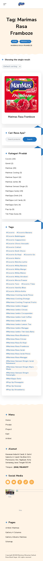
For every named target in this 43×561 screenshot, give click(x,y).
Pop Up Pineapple (15, 382)
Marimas (8, 168)
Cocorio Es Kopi (14, 255)
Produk (9, 424)
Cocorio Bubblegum (16, 236)
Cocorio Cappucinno (16, 240)
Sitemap (9, 541)
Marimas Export (12, 177)
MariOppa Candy (12, 191)
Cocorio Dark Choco (16, 251)
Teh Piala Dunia (12, 214)
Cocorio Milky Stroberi (17, 277)
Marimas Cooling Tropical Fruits (21, 302)
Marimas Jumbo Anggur (17, 306)
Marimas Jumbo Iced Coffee (19, 317)
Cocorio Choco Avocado (18, 244)
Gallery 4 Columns (13, 532)
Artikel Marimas (12, 528)
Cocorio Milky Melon (16, 273)
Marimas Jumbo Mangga (17, 328)
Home (8, 420)
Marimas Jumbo (11, 182)
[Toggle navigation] (5, 4)
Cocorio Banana (25, 233)
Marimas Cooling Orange (18, 299)
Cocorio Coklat (14, 247)
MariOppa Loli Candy (14, 200)
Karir (7, 434)
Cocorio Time (29, 284)
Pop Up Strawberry (16, 390)
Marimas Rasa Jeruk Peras (18, 354)
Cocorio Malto (13, 258)
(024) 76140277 (21, 467)
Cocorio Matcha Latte (17, 262)
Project (9, 429)
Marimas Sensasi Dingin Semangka (17, 374)
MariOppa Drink (11, 195)
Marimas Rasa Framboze (18, 346)
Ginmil (8, 163)
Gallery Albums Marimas (16, 537)
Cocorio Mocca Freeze (17, 280)
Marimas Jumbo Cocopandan (20, 313)
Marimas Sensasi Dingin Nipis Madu (20, 368)
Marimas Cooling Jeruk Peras (20, 295)
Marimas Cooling (12, 173)
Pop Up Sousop (14, 386)
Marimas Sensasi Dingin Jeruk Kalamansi (20, 362)
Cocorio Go (30, 255)
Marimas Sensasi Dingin (15, 186)
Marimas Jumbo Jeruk (16, 321)
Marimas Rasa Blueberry (18, 335)
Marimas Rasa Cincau (16, 339)
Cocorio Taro (13, 284)
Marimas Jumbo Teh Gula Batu (20, 332)
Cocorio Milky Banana (17, 266)
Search (29, 139)
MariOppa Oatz (11, 205)
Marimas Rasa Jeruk (16, 350)
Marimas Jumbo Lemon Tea (19, 324)
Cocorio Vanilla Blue (16, 288)
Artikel (9, 438)
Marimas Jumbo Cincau (17, 310)
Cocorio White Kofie (16, 291)
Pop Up (8, 209)
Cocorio (8, 159)
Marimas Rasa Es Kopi (17, 343)
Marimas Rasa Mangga (17, 357)
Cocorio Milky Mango (16, 269)
